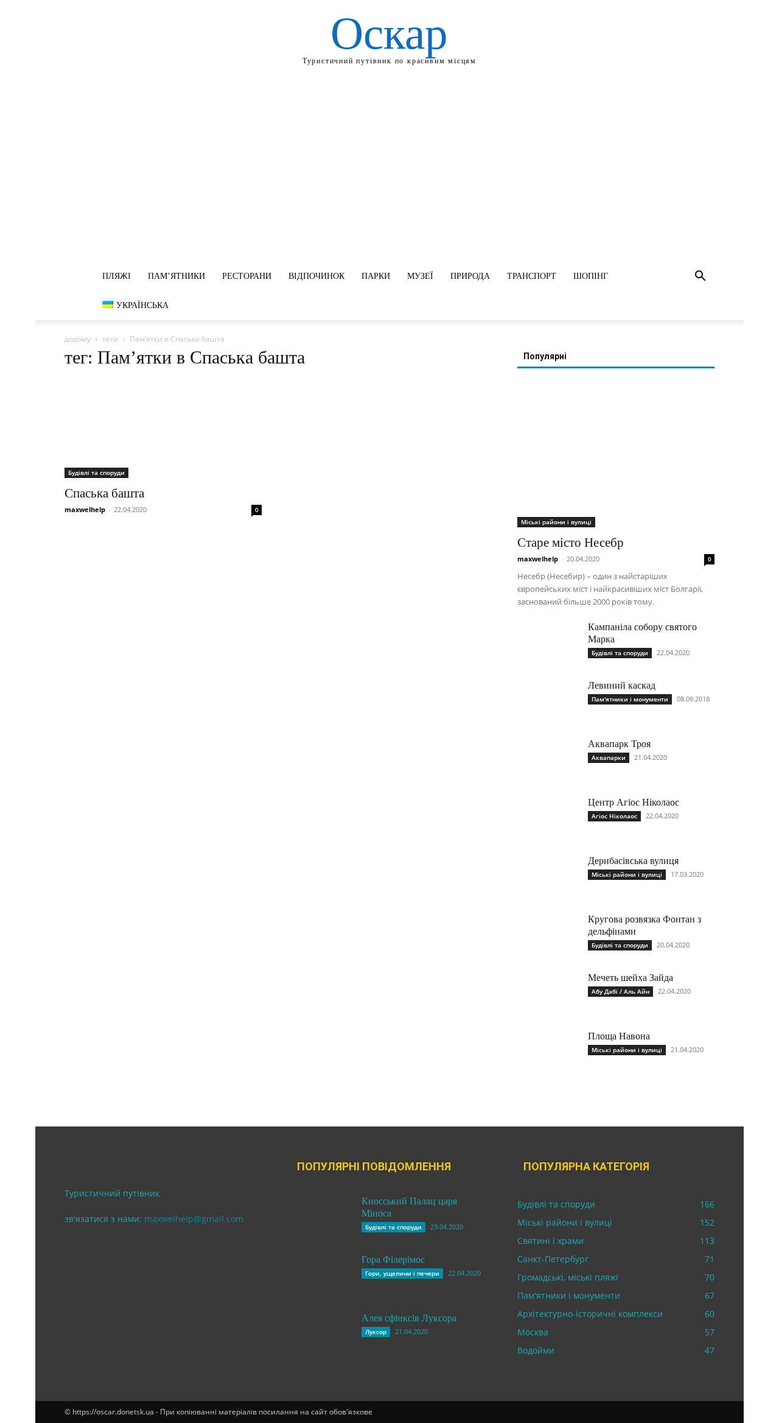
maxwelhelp (85, 509)
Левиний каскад (621, 685)
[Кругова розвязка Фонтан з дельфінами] (547, 934)
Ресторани (246, 276)
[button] (699, 277)
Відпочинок (316, 276)
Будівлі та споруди (96, 472)
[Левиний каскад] (547, 701)
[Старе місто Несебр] (615, 455)
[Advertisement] (389, 170)
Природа (470, 276)
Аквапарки (609, 757)
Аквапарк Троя (619, 744)
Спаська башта (104, 493)
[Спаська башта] (163, 429)
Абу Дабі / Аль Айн (620, 991)
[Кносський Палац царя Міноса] (321, 1216)
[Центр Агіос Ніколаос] (547, 817)
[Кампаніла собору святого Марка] (547, 642)
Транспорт (531, 276)
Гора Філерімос (393, 1259)
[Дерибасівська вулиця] (547, 876)
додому (78, 339)
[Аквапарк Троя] (547, 759)
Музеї (420, 276)
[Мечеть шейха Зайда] (547, 993)
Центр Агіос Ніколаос (633, 802)
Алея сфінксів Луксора (409, 1318)
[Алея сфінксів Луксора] (321, 1333)
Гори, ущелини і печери (402, 1273)
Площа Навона (619, 1036)
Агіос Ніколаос (614, 816)
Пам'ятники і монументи (630, 699)
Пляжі (116, 276)
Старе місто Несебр (570, 542)
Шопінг (590, 276)
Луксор (375, 1331)
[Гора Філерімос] (321, 1275)
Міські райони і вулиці (556, 522)
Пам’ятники (176, 276)
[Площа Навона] (547, 1051)
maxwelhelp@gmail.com (193, 1218)
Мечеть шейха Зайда (630, 977)
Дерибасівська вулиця (633, 861)
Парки (376, 276)
